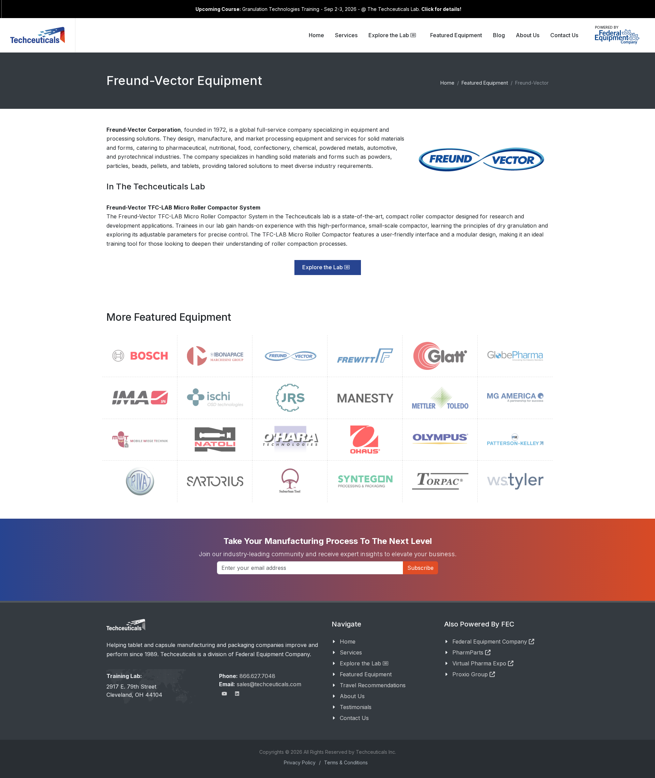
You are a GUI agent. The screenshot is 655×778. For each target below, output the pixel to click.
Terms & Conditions (346, 762)
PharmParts (468, 652)
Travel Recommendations (373, 685)
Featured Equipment (366, 674)
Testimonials (356, 707)
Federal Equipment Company (490, 641)
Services (351, 652)
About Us (352, 696)
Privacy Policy (300, 762)
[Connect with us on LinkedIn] (237, 693)
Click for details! (441, 9)
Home (347, 641)
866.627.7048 (257, 676)
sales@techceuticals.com (269, 684)
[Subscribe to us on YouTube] (224, 693)
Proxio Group (471, 674)
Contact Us (354, 718)
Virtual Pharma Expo (480, 663)
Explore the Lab (389, 35)
